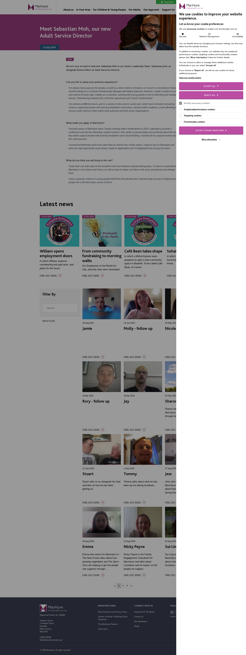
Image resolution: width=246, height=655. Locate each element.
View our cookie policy (190, 78)
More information (209, 139)
